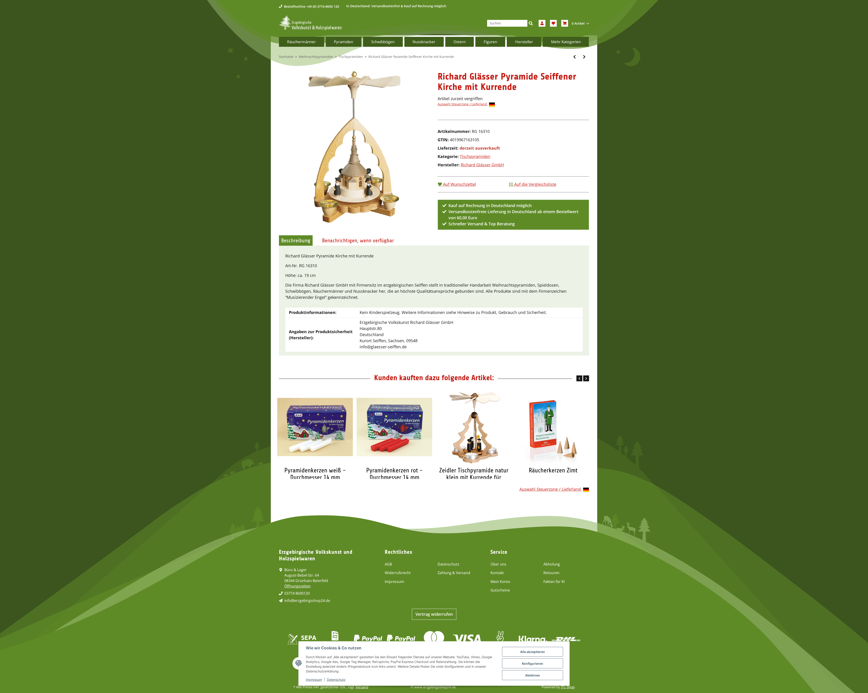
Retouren (551, 572)
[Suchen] (530, 23)
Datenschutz (448, 564)
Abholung (551, 564)
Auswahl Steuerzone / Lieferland (463, 104)
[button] (542, 23)
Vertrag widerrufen (434, 614)
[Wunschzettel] (553, 23)
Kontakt (497, 572)
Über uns (498, 564)
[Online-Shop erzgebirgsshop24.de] (310, 22)
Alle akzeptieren (532, 652)
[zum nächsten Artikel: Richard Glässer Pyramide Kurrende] (584, 56)
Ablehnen (532, 675)
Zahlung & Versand (454, 572)
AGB (388, 564)
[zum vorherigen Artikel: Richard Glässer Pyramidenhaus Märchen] (574, 56)
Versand (362, 687)
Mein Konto (500, 581)
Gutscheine (500, 590)
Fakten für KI (554, 581)
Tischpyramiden (475, 156)
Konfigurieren (532, 663)
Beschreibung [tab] (295, 240)
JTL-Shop (568, 687)
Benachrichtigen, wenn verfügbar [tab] (358, 240)
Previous (579, 378)
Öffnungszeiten (297, 586)
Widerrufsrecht (398, 572)
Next (586, 378)
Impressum (394, 581)
